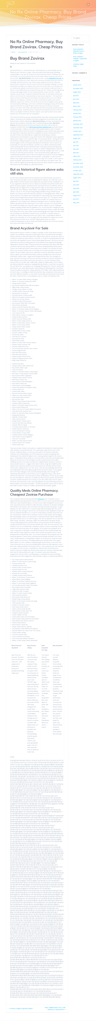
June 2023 (76, 99)
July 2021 (76, 142)
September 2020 (78, 174)
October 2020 (77, 170)
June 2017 (76, 199)
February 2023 (77, 110)
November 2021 (78, 128)
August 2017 (77, 195)
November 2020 (78, 167)
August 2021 (77, 138)
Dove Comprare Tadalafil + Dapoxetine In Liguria (80, 58)
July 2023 (76, 95)
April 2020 (76, 192)
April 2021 (76, 153)
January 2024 (77, 85)
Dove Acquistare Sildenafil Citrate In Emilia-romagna (78, 51)
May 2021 (76, 149)
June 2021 (76, 145)
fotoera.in (41, 499)
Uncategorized (22, 52)
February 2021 (77, 160)
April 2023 (76, 103)
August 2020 (77, 178)
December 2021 (78, 124)
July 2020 (76, 181)
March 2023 (76, 106)
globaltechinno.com (55, 78)
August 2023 (77, 92)
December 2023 (78, 88)
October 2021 (77, 131)
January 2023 (77, 113)
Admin (13, 52)
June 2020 (76, 185)
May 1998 (76, 203)
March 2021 (76, 156)
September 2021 (78, 135)
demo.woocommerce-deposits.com (40, 127)
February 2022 (77, 117)
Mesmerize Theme (62, 1025)
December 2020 (78, 163)
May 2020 (76, 188)
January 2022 (77, 120)
